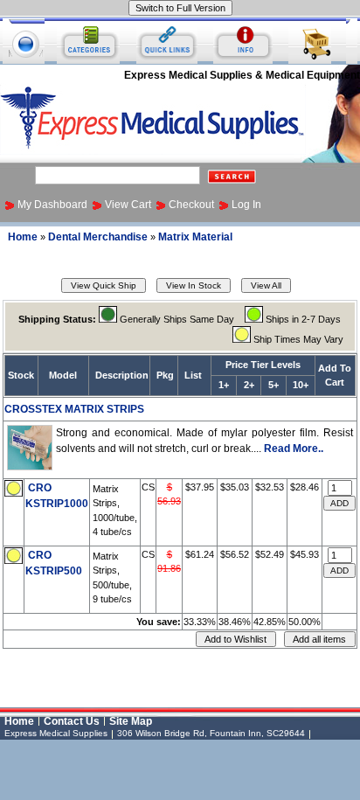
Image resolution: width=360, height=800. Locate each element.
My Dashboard (52, 204)
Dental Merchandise (98, 237)
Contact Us (72, 721)
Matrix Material (195, 237)
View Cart (128, 204)
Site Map (130, 721)
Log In (246, 204)
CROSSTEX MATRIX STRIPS (74, 409)
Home (23, 237)
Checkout (191, 204)
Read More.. (293, 448)
